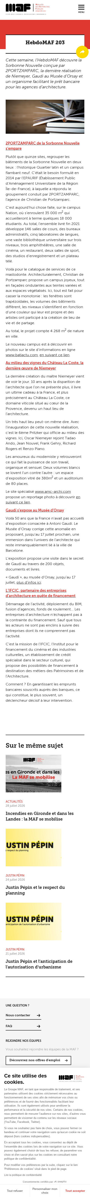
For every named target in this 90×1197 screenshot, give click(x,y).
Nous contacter (18, 1015)
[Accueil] (28, 9)
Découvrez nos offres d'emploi (34, 1060)
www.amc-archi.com (53, 492)
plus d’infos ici (29, 583)
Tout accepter (75, 1190)
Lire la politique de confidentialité (23, 1175)
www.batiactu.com (22, 355)
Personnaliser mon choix (44, 1190)
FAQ (9, 1026)
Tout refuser (15, 1190)
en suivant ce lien (54, 355)
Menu (81, 12)
